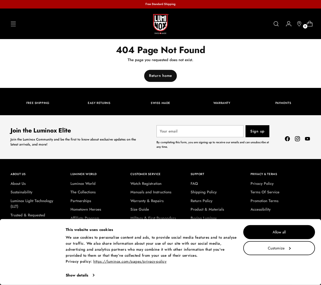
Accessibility (261, 209)
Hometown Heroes (85, 209)
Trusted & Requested (28, 215)
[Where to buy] (297, 24)
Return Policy (201, 201)
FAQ (194, 183)
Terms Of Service (265, 192)
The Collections (83, 192)
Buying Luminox (204, 218)
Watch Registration (146, 183)
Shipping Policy (204, 192)
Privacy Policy (262, 183)
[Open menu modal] (13, 24)
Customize (276, 248)
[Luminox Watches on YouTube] (307, 140)
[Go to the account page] (287, 24)
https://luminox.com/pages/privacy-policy (130, 261)
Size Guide (139, 209)
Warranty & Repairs (147, 201)
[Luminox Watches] (160, 24)
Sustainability (21, 192)
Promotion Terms (264, 201)
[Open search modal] (276, 24)
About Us (18, 183)
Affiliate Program (84, 218)
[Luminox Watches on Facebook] (287, 140)
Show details (77, 275)
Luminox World (83, 183)
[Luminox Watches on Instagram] (297, 140)
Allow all (279, 232)
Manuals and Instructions (150, 192)
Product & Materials (207, 209)
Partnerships (80, 201)
